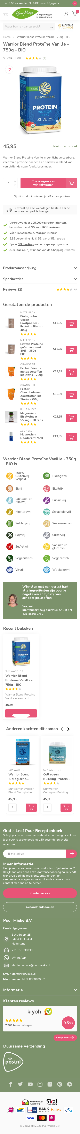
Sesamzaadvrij (62, 523)
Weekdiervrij (61, 570)
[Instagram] (40, 1085)
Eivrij (18, 489)
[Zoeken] (51, 26)
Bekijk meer (63, 1037)
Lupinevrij (59, 500)
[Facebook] (10, 1085)
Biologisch (59, 476)
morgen (41, 233)
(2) (44, 58)
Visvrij (19, 570)
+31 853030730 (32, 614)
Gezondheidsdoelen (40, 907)
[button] (66, 13)
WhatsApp (19, 958)
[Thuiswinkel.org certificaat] (32, 1102)
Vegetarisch (60, 558)
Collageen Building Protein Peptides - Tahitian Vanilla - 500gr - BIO (57, 776)
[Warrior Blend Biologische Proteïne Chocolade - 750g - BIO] (22, 752)
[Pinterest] (59, 1085)
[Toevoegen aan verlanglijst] (9, 70)
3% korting (26, 244)
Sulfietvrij (22, 547)
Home (7, 37)
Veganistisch (24, 558)
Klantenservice (40, 893)
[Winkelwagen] (74, 13)
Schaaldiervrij (61, 512)
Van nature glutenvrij (59, 546)
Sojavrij (20, 535)
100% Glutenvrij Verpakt (22, 476)
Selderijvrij (22, 523)
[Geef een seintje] (21, 713)
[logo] (34, 13)
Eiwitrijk (57, 489)
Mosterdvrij (23, 512)
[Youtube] (30, 1085)
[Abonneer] (71, 854)
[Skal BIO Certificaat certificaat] (52, 1102)
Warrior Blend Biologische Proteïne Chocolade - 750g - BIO (21, 776)
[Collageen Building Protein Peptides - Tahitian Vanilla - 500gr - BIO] (57, 752)
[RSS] (69, 1085)
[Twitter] (20, 1085)
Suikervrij (58, 535)
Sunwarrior (12, 58)
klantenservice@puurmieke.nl (43, 610)
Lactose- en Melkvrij (23, 500)
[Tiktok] (49, 1085)
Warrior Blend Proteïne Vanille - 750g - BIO (44, 37)
